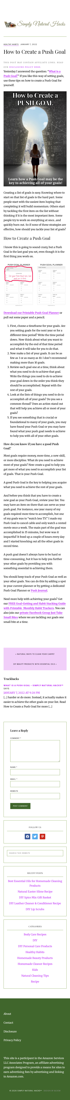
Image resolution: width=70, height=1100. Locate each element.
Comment (15, 738)
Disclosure (10, 1031)
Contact (8, 1022)
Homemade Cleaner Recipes (35, 963)
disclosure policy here (25, 67)
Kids (35, 969)
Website (14, 791)
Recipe (35, 981)
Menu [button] (36, 7)
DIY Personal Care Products (35, 946)
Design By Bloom (52, 1091)
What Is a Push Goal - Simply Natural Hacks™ (33, 685)
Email (13, 779)
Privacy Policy (12, 1040)
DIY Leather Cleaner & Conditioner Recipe (35, 903)
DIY (35, 940)
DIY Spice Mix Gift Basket (35, 897)
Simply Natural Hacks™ (35, 24)
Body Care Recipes (35, 934)
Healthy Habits (11, 44)
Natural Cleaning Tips (35, 975)
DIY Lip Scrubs (35, 909)
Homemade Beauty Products (35, 958)
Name (13, 767)
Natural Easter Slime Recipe (35, 891)
